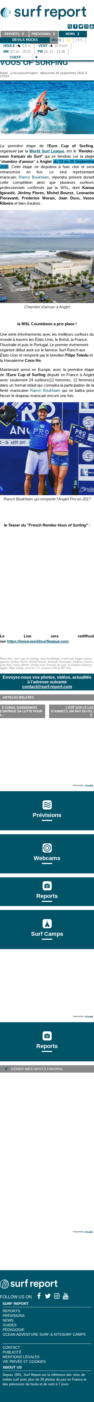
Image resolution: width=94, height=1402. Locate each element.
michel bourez (37, 662)
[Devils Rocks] (36, 57)
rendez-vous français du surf (48, 665)
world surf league (72, 658)
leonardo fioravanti (59, 662)
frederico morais (83, 662)
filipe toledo (16, 668)
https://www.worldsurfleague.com (38, 641)
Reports (47, 896)
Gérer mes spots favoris (36, 1069)
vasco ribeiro (21, 665)
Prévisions (14, 1316)
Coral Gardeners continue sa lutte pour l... (21, 711)
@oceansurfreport (24, 73)
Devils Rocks (25, 40)
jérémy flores (19, 662)
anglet (3, 668)
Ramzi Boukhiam (34, 177)
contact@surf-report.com (47, 686)
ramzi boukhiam (50, 658)
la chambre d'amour (80, 665)
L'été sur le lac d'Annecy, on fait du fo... (72, 709)
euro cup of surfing (26, 658)
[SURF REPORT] (28, 1287)
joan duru (6, 665)
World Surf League (46, 151)
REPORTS (11, 1311)
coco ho (30, 668)
